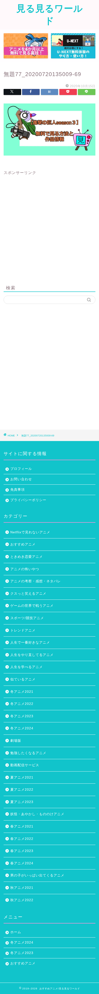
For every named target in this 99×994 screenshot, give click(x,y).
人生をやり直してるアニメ (32, 655)
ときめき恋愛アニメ (26, 557)
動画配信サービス (24, 765)
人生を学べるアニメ (26, 667)
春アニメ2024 (21, 863)
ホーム (15, 932)
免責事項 (17, 489)
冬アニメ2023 (21, 716)
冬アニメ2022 (21, 704)
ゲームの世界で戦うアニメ (32, 605)
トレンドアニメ (23, 630)
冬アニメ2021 (21, 692)
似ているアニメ (23, 679)
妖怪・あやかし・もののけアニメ (37, 814)
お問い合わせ (21, 479)
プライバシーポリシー (28, 500)
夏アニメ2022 (21, 789)
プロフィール (21, 469)
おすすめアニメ (23, 544)
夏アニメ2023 (21, 802)
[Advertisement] (49, 225)
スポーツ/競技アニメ (27, 618)
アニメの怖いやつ (24, 569)
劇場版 (15, 740)
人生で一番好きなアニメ (30, 642)
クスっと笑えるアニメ (28, 593)
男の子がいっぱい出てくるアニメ (37, 875)
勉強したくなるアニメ (28, 753)
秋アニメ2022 (21, 900)
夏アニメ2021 (21, 777)
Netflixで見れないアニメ (30, 532)
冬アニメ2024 (21, 728)
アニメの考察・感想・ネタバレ (35, 581)
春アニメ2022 (21, 839)
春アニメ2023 (21, 851)
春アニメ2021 (21, 826)
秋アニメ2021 (21, 888)
